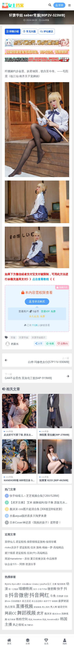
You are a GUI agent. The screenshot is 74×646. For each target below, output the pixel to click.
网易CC (11, 613)
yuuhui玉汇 (46, 583)
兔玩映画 (61, 583)
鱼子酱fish (28, 625)
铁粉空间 (22, 619)
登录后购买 (38, 301)
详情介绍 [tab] (14, 31)
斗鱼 (53, 596)
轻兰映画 (11, 619)
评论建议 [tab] (48, 31)
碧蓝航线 (37, 607)
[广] (37, 60)
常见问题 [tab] (31, 31)
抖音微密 (19, 594)
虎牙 (40, 612)
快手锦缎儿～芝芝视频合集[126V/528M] (34, 496)
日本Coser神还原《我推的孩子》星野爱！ (35, 522)
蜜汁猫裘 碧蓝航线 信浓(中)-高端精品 (26, 553)
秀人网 (53, 606)
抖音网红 (39, 594)
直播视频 (24, 606)
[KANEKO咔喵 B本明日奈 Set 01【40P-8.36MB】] (19, 456)
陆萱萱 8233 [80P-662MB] (53, 480)
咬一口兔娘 (13, 589)
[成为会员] (37, 43)
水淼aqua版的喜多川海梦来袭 (28, 516)
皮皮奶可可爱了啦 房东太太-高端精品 (19, 436)
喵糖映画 (26, 588)
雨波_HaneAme (35, 619)
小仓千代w (42, 589)
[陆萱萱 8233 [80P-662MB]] (55, 456)
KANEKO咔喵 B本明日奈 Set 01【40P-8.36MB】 (19, 482)
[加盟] (37, 53)
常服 (13, 337)
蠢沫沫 (48, 613)
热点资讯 (10, 606)
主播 (54, 583)
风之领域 (18, 624)
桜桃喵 (55, 601)
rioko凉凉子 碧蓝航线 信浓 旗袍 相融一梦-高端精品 (34, 547)
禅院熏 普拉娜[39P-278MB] (54, 434)
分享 (40, 343)
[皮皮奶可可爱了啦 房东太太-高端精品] (19, 411)
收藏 (51, 343)
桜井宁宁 (47, 601)
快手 (60, 588)
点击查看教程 (40, 279)
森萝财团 (63, 601)
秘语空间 (62, 606)
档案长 (15, 344)
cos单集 (45, 20)
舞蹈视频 (26, 613)
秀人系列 (46, 607)
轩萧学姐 (23, 337)
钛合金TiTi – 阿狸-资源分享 (20, 564)
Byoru (8, 583)
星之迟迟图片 (37, 601)
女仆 (35, 589)
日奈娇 (60, 596)
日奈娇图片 (16, 601)
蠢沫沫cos (56, 613)
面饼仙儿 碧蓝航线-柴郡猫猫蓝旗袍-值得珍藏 (30, 541)
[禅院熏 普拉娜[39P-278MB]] (55, 411)
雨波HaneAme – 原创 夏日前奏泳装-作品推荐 (31, 558)
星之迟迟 (26, 601)
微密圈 (51, 589)
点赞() (64, 343)
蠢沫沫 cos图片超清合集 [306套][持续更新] (36, 509)
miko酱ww (26, 584)
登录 (60, 5)
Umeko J (35, 584)
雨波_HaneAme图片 (50, 619)
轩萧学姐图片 (38, 337)
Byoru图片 (16, 584)
